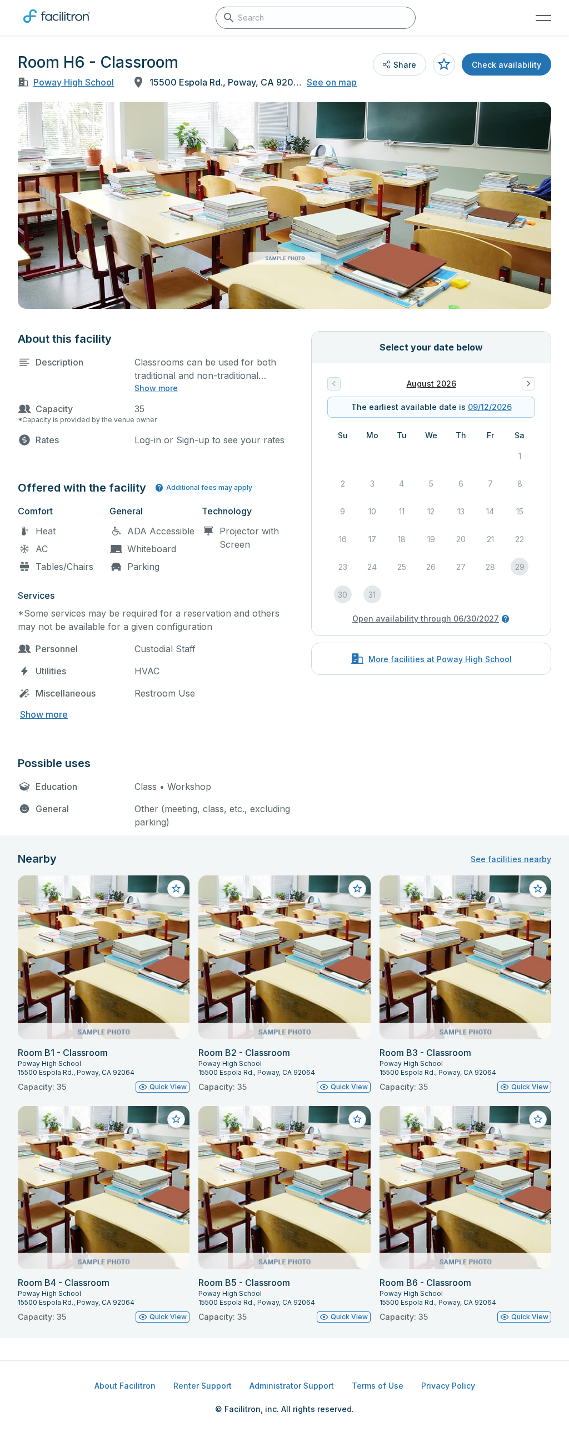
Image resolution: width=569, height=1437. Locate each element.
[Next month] (528, 383)
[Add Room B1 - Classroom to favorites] (176, 889)
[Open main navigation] (543, 18)
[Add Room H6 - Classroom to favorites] (444, 64)
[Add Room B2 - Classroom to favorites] (357, 889)
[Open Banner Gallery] (284, 205)
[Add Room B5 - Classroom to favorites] (357, 1119)
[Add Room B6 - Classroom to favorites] (538, 1119)
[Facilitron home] (57, 25)
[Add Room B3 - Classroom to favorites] (538, 889)
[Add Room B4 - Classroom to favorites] (176, 1119)
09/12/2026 (490, 407)
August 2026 (431, 383)
